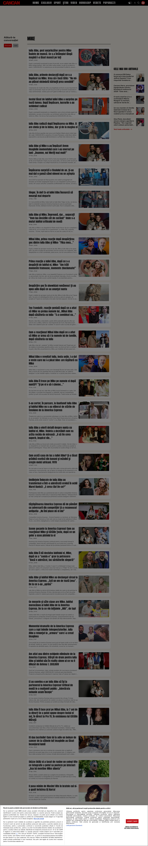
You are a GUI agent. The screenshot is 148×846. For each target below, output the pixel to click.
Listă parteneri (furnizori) (74, 825)
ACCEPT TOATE (132, 821)
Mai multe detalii (39, 818)
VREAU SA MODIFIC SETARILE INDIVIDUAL (131, 827)
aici (17, 833)
